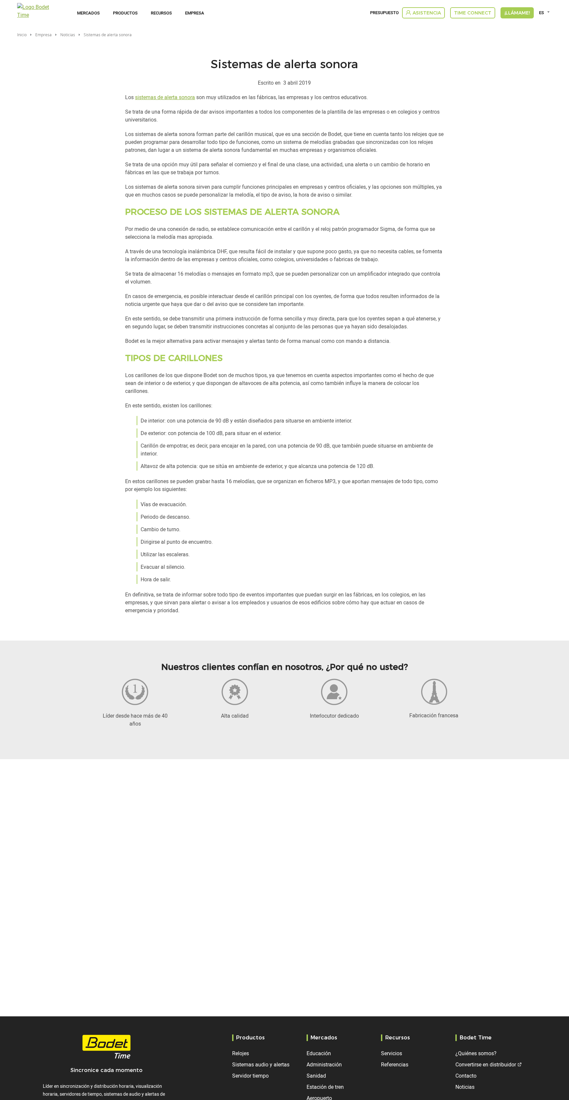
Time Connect (472, 13)
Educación (319, 1053)
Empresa (194, 13)
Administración (324, 1064)
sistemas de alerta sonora (165, 97)
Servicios (391, 1053)
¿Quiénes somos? (476, 1053)
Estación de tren (325, 1086)
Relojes (240, 1053)
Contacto (465, 1075)
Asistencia (427, 13)
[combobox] (545, 12)
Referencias (394, 1064)
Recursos (161, 13)
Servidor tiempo (250, 1075)
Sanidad (316, 1075)
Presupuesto (384, 12)
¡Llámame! (517, 13)
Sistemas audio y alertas (260, 1064)
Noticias (67, 34)
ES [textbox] (541, 12)
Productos (125, 13)
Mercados (88, 13)
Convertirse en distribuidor (485, 1064)
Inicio (22, 34)
